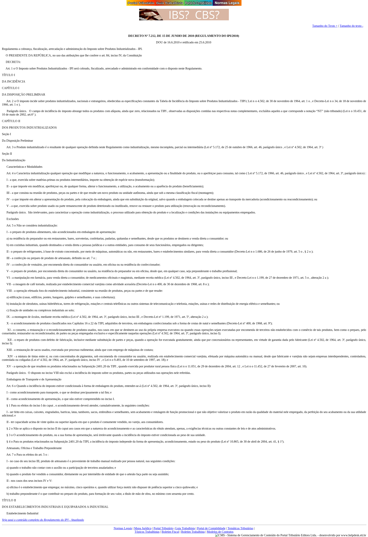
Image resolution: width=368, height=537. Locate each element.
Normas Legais (123, 528)
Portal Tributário (163, 528)
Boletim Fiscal (170, 531)
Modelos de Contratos (220, 531)
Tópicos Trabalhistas (147, 531)
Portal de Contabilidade (211, 528)
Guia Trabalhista (185, 528)
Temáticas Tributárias (240, 528)
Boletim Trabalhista (193, 531)
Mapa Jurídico (142, 528)
